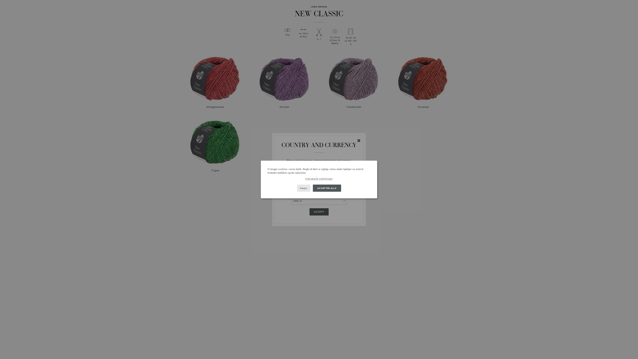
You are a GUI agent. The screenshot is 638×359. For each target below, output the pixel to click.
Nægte (303, 188)
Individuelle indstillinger (319, 179)
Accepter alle (326, 188)
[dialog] (319, 179)
